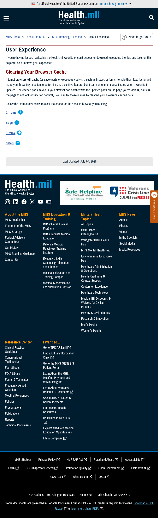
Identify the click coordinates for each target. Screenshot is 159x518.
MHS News (127, 214)
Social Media (127, 244)
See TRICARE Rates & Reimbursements (57, 400)
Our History (12, 248)
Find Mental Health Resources (54, 410)
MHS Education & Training (56, 216)
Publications (12, 414)
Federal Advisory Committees (15, 240)
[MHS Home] (31, 195)
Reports (9, 420)
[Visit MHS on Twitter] (32, 203)
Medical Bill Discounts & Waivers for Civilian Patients (96, 303)
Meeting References (17, 396)
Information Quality (76, 468)
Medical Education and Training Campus (56, 275)
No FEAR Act (75, 460)
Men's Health (89, 325)
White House (80, 477)
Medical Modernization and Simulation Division (57, 285)
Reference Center (18, 342)
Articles (123, 220)
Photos (123, 226)
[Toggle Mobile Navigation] (6, 18)
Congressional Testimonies (13, 359)
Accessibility (132, 460)
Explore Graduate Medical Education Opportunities (58, 430)
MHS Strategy (13, 232)
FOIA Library (12, 374)
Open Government (109, 468)
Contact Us (11, 260)
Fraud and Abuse (104, 460)
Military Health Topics (92, 216)
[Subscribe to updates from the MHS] (48, 203)
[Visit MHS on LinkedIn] (15, 203)
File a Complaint (53, 438)
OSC (102, 477)
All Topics (87, 224)
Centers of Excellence (94, 287)
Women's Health (91, 331)
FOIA (11, 468)
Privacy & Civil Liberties (95, 313)
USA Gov (55, 477)
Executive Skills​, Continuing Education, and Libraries (56, 263)
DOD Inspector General (40, 468)
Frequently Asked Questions (15, 388)
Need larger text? (140, 37)
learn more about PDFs (85, 509)
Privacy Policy (47, 460)
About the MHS (16, 214)
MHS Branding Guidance (20, 254)
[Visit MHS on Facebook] (24, 203)
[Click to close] (154, 195)
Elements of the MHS (18, 226)
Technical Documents (18, 425)
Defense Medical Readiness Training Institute (54, 248)
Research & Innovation (94, 319)
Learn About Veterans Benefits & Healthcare (56, 390)
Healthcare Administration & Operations (96, 268)
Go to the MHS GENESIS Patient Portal (58, 365)
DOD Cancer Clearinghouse (89, 232)
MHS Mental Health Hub (95, 250)
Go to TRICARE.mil (55, 348)
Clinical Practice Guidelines (14, 350)
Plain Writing (138, 468)
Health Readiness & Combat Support (93, 278)
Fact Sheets (12, 368)
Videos (123, 232)
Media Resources (129, 250)
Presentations (13, 408)
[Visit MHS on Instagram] (7, 203)
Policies (9, 402)
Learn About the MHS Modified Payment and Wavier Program (56, 378)
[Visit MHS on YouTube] (40, 203)
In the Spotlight (128, 238)
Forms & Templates (17, 380)
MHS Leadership (15, 220)
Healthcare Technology (94, 293)
